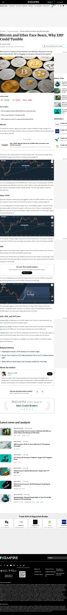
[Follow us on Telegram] (66, 6)
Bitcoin (17, 128)
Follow (50, 374)
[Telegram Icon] (17, 565)
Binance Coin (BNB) (5, 326)
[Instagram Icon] (14, 565)
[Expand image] (52, 161)
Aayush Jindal (12, 373)
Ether (1, 199)
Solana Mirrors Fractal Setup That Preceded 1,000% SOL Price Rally (24, 361)
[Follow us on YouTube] (63, 6)
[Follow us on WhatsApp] (61, 6)
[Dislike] (42, 392)
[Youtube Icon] (11, 565)
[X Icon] (1, 565)
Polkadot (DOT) (4, 333)
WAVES (24, 339)
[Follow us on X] (58, 6)
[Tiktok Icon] (24, 565)
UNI (15, 339)
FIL (18, 339)
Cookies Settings (50, 572)
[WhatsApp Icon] (21, 565)
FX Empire (2, 31)
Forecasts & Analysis (13, 31)
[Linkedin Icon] (7, 565)
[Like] (37, 392)
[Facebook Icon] (4, 565)
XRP (1, 250)
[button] (3, 2)
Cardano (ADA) (4, 320)
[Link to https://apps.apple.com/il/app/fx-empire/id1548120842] (4, 570)
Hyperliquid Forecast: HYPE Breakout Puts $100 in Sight (21, 351)
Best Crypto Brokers (27, 405)
